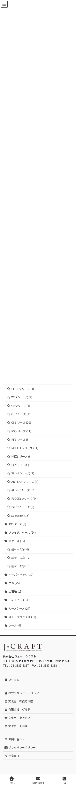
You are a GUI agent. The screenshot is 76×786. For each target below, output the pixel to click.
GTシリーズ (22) (21, 414)
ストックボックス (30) (22, 617)
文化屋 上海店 (17, 726)
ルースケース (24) (19, 608)
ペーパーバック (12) (21, 575)
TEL (64, 782)
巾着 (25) (14, 583)
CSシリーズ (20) (21, 422)
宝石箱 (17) (15, 591)
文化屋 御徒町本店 (20, 701)
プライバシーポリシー (22, 747)
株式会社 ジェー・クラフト (25, 693)
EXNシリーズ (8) (21, 465)
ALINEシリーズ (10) (23, 490)
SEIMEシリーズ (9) (22, 473)
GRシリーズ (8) (20, 406)
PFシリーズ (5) (20, 440)
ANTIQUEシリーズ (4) (24, 482)
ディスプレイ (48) (19, 600)
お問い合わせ (16, 739)
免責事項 (13, 756)
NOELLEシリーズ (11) (24, 448)
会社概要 (13, 680)
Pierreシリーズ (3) (22, 507)
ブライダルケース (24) (22, 532)
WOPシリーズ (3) (21, 397)
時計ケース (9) (17, 524)
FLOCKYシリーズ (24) (24, 498)
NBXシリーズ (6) (21, 456)
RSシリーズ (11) (21, 431)
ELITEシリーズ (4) (22, 389)
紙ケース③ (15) (20, 566)
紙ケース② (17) (20, 558)
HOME (12, 782)
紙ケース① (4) (20, 549)
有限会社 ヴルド (19, 709)
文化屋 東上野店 (19, 718)
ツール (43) (15, 625)
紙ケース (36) (17, 541)
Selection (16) (20, 516)
